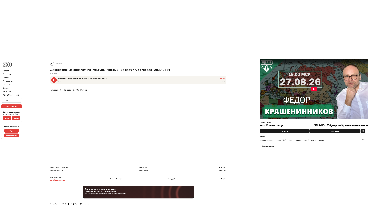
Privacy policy (171, 179)
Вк (74, 90)
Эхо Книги (7, 91)
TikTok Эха (222, 171)
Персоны (6, 84)
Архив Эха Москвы (11, 95)
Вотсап (83, 90)
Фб (61, 90)
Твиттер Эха (143, 167)
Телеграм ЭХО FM (56, 171)
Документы (8, 81)
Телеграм (54, 90)
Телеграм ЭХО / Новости (59, 167)
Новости (6, 70)
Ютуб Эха (222, 167)
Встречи (6, 88)
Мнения (6, 77)
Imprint (223, 179)
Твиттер (67, 90)
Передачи (7, 74)
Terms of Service (116, 179)
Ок (77, 90)
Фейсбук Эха (143, 171)
